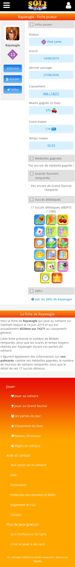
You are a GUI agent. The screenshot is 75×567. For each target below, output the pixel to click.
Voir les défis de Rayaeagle (53, 299)
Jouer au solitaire (26, 396)
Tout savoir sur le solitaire (28, 465)
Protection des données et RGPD (32, 495)
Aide (13, 475)
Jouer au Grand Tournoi (31, 406)
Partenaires (18, 485)
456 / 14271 (51, 94)
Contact (15, 515)
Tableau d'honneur (28, 436)
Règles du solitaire (27, 446)
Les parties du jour (28, 416)
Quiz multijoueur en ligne (28, 534)
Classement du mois (29, 426)
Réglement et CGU (23, 505)
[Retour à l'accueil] (37, 9)
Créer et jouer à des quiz (27, 544)
